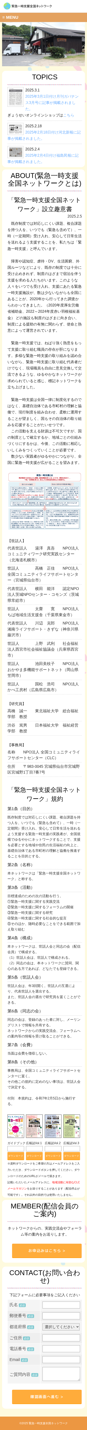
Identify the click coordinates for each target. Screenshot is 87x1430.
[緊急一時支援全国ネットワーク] (44, 9)
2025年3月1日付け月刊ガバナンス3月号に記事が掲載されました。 (52, 102)
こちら (68, 115)
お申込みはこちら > (46, 1250)
